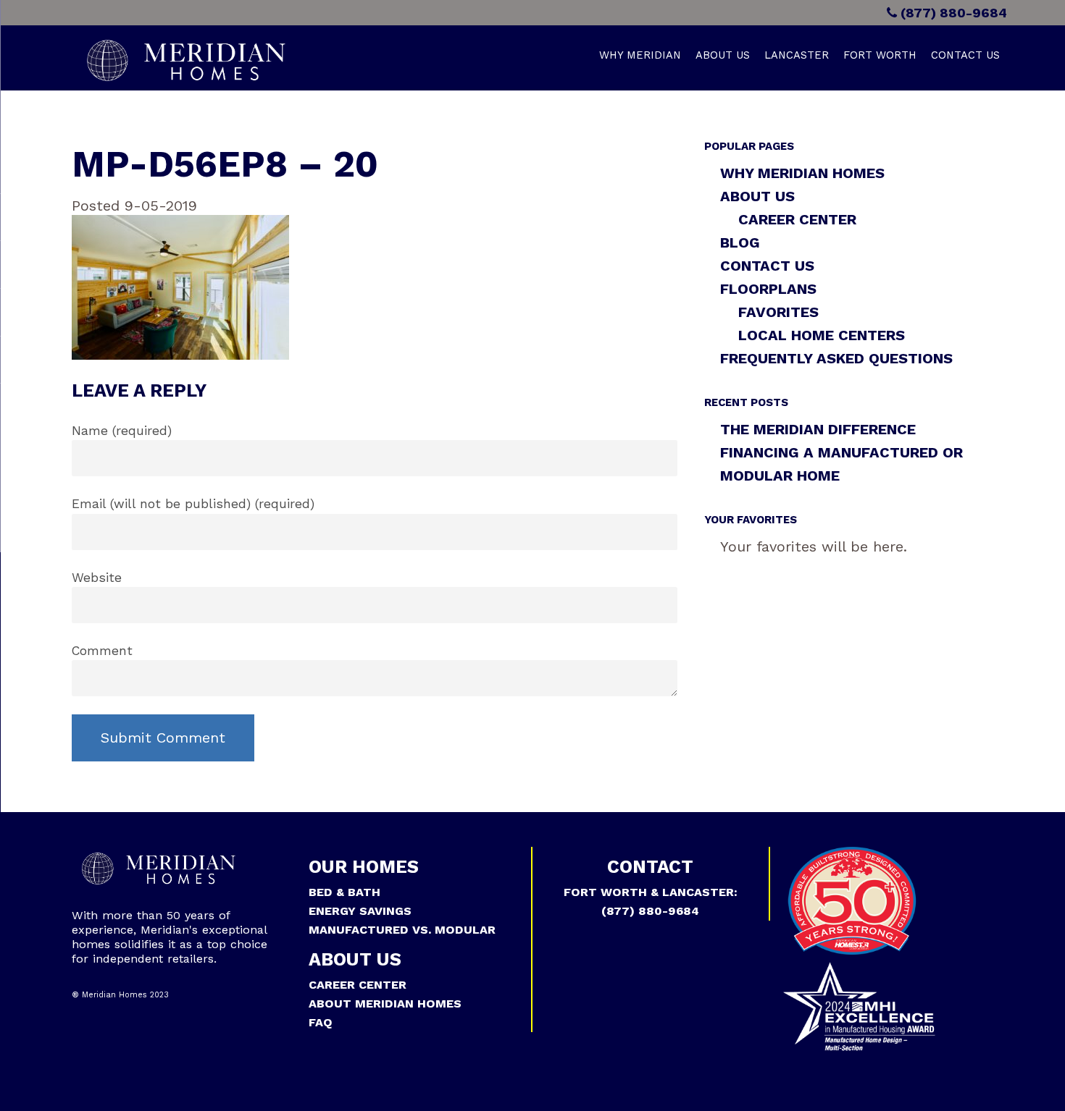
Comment (102, 650)
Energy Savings (360, 911)
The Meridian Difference (818, 429)
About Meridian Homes (385, 1003)
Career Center (797, 219)
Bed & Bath (344, 892)
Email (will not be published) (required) (193, 504)
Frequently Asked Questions (836, 358)
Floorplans (768, 288)
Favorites (778, 312)
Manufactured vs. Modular (402, 930)
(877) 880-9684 (952, 12)
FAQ (321, 1022)
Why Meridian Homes (802, 173)
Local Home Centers (821, 335)
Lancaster (796, 55)
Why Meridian (640, 55)
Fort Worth (879, 55)
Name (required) (122, 430)
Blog (740, 242)
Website (97, 577)
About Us (723, 55)
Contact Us (965, 55)
